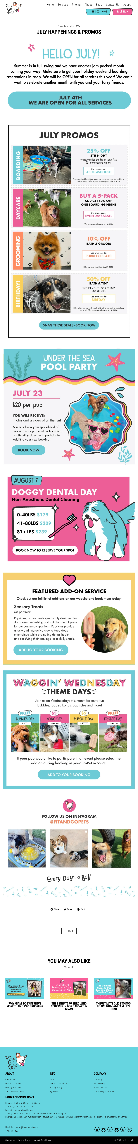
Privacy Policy (56, 1087)
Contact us (10, 1079)
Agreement (54, 1091)
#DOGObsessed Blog (14, 1091)
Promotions (63, 26)
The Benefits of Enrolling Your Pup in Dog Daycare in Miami (69, 1006)
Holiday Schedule (13, 1087)
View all (69, 967)
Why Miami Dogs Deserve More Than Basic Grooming (25, 1005)
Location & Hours (13, 1083)
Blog (70, 930)
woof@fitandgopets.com (27, 1127)
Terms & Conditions (58, 1083)
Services (63, 4)
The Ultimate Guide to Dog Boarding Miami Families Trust (113, 1006)
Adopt (127, 4)
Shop (99, 4)
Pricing (76, 4)
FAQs (52, 1079)
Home (50, 4)
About (88, 4)
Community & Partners (104, 1091)
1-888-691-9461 (12, 1131)
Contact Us (112, 4)
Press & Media (100, 1087)
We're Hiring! (99, 1083)
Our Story (98, 1079)
